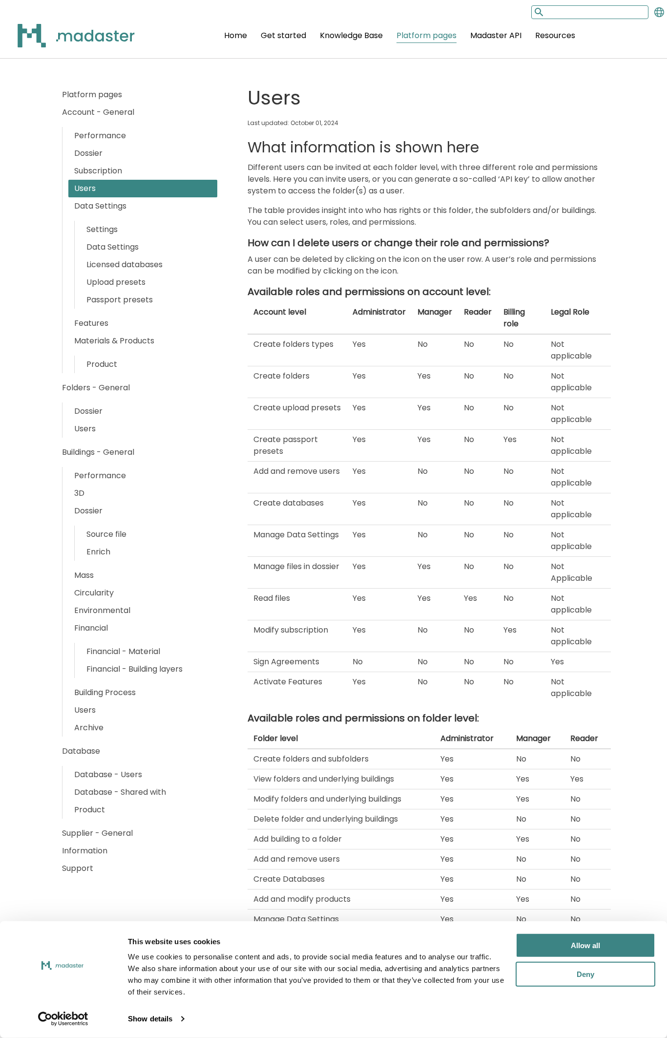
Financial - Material (123, 651)
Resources (555, 35)
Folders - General (96, 387)
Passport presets (119, 299)
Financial (91, 628)
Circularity (94, 592)
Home (235, 35)
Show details (150, 1019)
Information (84, 850)
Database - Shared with (120, 792)
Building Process (105, 692)
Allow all (585, 945)
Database (81, 751)
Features (91, 323)
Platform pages (426, 35)
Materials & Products (114, 340)
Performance (100, 135)
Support (77, 868)
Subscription (98, 170)
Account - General (98, 112)
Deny (585, 974)
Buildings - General (98, 452)
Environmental (102, 610)
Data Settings (100, 206)
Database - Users (108, 774)
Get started (283, 35)
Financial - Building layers (134, 669)
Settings (102, 229)
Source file (106, 534)
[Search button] (538, 12)
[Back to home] (63, 41)
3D (79, 493)
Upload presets (116, 282)
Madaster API (495, 35)
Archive (89, 727)
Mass (84, 575)
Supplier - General (97, 833)
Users (85, 188)
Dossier (88, 153)
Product (101, 364)
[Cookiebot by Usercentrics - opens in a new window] (63, 1019)
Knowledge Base (351, 35)
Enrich (98, 551)
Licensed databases (124, 264)
